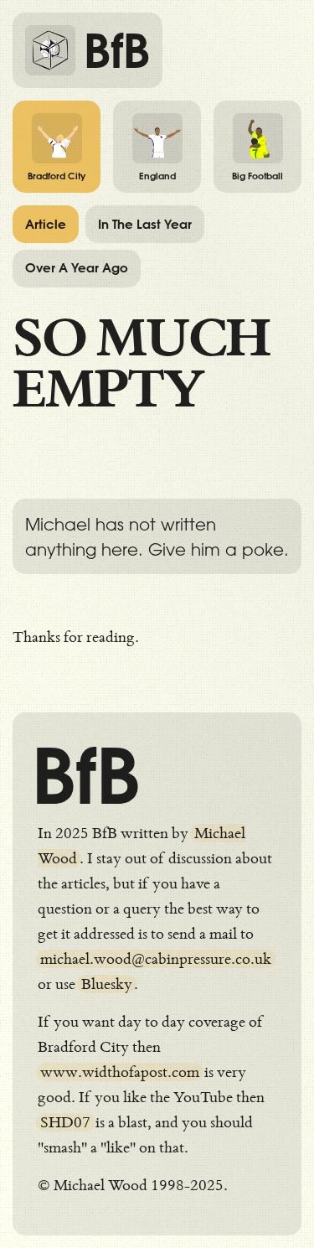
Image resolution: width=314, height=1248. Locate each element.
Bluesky (106, 984)
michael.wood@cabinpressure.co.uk (155, 959)
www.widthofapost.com (119, 1072)
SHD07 (65, 1122)
